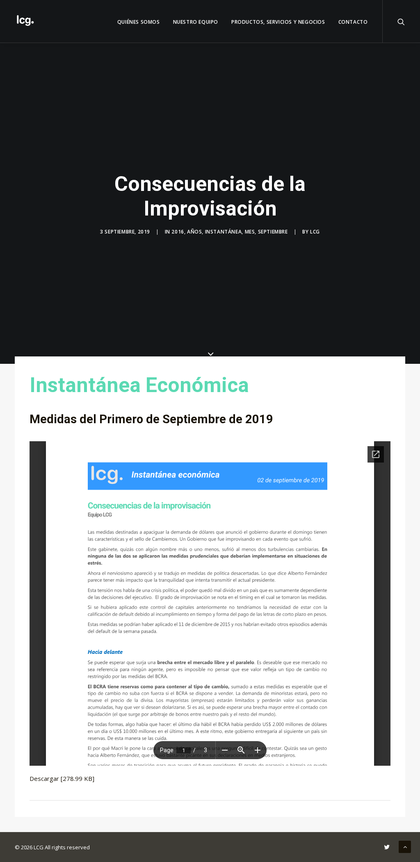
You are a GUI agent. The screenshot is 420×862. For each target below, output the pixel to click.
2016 (177, 231)
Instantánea (223, 231)
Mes (250, 231)
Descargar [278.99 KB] (62, 778)
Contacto (353, 21)
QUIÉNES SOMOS (138, 21)
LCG (315, 231)
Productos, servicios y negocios (278, 21)
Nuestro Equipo (195, 21)
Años (194, 231)
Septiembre (273, 231)
